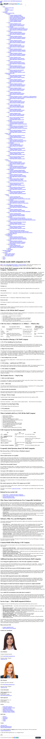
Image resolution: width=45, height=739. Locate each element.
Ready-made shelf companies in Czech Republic (19, 28)
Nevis (9, 229)
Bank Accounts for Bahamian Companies (17, 206)
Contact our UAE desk (16, 488)
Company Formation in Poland (15, 15)
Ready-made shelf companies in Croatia (17, 45)
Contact (4, 257)
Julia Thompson (16, 265)
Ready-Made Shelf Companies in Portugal (17, 132)
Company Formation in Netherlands (16, 122)
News (4, 258)
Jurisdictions (5, 11)
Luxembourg (10, 124)
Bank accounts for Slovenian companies (17, 67)
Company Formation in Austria (15, 76)
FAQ (4, 256)
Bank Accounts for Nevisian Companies (17, 230)
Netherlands (10, 120)
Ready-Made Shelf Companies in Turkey (17, 154)
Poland (9, 14)
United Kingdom (11, 142)
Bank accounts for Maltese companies (17, 106)
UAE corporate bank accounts (8, 496)
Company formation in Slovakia (16, 40)
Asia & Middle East (8, 234)
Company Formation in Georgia (16, 149)
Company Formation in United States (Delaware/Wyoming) (21, 218)
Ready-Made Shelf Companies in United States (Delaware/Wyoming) (23, 219)
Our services (5, 252)
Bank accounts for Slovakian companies (17, 42)
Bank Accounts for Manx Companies (17, 178)
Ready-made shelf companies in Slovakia (17, 41)
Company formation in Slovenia (16, 65)
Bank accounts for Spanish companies (17, 115)
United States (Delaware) (12, 233)
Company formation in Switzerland (16, 139)
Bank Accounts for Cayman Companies (17, 201)
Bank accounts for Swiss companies (16, 141)
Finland (9, 86)
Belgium (9, 78)
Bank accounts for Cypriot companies (17, 25)
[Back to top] (1, 735)
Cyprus (9, 22)
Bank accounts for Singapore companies (17, 243)
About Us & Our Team (9, 7)
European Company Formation (8, 710)
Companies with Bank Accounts (9, 707)
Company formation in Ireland (15, 109)
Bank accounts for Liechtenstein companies (18, 168)
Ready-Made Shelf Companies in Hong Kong (18, 238)
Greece (9, 68)
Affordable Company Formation (9, 711)
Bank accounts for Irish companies (16, 111)
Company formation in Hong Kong (16, 236)
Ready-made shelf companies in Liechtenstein (18, 167)
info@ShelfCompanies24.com (16, 0)
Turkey (9, 151)
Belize (9, 212)
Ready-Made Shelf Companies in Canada (17, 228)
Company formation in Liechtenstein (16, 166)
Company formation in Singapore (16, 240)
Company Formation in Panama (16, 223)
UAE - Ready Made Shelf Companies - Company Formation (15, 264)
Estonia (9, 60)
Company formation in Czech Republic (17, 27)
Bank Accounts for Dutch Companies (17, 121)
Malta (9, 103)
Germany (9, 95)
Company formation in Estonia (15, 61)
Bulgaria (9, 35)
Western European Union (10, 73)
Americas (7, 194)
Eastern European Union (9, 13)
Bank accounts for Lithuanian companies (17, 55)
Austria (9, 74)
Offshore (6, 159)
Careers (6, 10)
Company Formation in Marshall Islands (17, 170)
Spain (9, 112)
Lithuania (9, 52)
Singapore (9, 239)
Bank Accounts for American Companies (17, 217)
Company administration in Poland (16, 16)
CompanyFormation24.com (5, 730)
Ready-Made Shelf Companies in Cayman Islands (19, 202)
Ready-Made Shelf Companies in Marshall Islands (19, 172)
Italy (8, 116)
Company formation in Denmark (16, 83)
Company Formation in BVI (15, 196)
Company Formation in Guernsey (16, 188)
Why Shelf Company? (9, 9)
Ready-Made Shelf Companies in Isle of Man (18, 180)
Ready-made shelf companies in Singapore (18, 242)
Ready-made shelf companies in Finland (17, 89)
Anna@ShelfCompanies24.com (9, 656)
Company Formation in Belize (15, 213)
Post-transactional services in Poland (16, 19)
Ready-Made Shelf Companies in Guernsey (18, 189)
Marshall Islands (11, 169)
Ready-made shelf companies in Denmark (17, 84)
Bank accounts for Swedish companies (17, 102)
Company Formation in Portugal (16, 131)
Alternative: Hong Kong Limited (9, 497)
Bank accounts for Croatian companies (17, 46)
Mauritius (9, 190)
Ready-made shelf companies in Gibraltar (17, 162)
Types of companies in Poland (15, 21)
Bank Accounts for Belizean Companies (17, 214)
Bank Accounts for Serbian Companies (17, 156)
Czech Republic (10, 26)
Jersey (9, 181)
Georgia (9, 147)
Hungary (9, 47)
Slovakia (9, 39)
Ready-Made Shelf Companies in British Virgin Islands (20, 198)
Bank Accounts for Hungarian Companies (17, 49)
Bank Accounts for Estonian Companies (17, 62)
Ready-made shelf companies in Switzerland (18, 140)
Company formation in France (15, 92)
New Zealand (10, 249)
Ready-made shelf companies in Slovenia (17, 66)
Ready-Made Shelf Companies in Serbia (17, 158)
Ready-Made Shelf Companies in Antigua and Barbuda (20, 211)
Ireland (9, 108)
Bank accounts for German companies (17, 98)
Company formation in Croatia (15, 44)
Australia (9, 248)
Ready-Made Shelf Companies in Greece (17, 72)
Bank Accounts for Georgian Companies (17, 148)
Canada (9, 225)
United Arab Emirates (12, 244)
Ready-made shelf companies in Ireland (17, 110)
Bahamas (9, 204)
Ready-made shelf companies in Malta (17, 105)
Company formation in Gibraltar (16, 161)
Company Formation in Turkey (15, 153)
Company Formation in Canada (16, 227)
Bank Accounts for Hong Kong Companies (18, 237)
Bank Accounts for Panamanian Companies (18, 221)
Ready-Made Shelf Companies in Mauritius (18, 193)
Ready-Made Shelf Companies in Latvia (17, 59)
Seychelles (9, 173)
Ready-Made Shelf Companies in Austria (17, 75)
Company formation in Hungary (16, 48)
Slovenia (9, 64)
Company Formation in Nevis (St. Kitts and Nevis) (19, 231)
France (9, 91)
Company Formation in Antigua (16, 209)
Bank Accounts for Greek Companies (17, 70)
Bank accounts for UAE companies (16, 247)
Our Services (5, 717)
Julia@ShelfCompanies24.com (9, 684)
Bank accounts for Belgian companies (17, 81)
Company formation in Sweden (15, 100)
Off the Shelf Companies (7, 706)
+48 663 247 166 (3, 659)
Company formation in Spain (15, 113)
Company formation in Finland (15, 87)
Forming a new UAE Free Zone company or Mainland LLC (14, 495)
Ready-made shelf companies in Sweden (17, 101)
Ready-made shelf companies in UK (16, 144)
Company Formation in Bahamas (16, 205)
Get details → (38, 737)
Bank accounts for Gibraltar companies (17, 163)
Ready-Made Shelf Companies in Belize (17, 215)
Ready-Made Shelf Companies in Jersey (17, 185)
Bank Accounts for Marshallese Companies (18, 171)
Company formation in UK (15, 143)
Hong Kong (10, 235)
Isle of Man (10, 177)
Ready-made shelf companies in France (17, 93)
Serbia (9, 155)
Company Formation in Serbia (15, 157)
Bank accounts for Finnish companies (17, 90)
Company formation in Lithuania (16, 53)
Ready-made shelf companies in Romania (17, 33)
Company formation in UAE (15, 245)
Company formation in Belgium (16, 79)
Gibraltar (9, 160)
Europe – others (8, 133)
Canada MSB (7, 251)
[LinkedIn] (0, 2)
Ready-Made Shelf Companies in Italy (17, 119)
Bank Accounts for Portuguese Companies (18, 130)
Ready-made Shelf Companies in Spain (17, 114)
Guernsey (9, 186)
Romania (9, 30)
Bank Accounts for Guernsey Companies (17, 187)
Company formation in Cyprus (15, 23)
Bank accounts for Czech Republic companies (18, 29)
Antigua (9, 208)
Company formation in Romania (16, 32)
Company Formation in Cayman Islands (17, 200)
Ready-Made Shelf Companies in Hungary (18, 51)
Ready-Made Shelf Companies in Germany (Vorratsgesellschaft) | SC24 (23, 97)
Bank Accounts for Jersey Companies (17, 182)
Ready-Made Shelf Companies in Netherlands (18, 123)
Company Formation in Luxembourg (16, 127)
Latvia (9, 56)
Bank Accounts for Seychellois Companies (18, 175)
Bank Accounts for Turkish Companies (17, 152)
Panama (9, 220)
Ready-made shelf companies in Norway (17, 135)
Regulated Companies (7, 250)
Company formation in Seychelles (16, 174)
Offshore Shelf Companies (8, 709)
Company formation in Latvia (15, 57)
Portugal (9, 129)
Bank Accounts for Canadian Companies (17, 226)
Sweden (9, 99)
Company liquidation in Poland (15, 20)
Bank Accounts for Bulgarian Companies (17, 38)
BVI (8, 195)
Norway (9, 134)
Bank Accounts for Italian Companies (17, 117)
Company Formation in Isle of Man (16, 179)
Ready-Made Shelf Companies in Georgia (17, 150)
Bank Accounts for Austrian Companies (17, 77)
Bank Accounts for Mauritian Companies (17, 191)
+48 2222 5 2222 (3, 725)
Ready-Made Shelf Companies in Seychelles (18, 176)
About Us (4, 716)
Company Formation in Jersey (15, 183)
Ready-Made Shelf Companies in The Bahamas (18, 207)
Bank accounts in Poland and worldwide (17, 17)
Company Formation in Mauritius (16, 192)
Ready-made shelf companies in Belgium (17, 80)
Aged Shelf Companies (7, 708)
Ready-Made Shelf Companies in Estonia (17, 63)
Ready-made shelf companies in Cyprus (17, 24)
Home (4, 6)
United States (10, 216)
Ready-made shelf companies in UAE (17, 246)
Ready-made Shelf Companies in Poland (17, 18)
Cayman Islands (10, 199)
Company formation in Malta (15, 104)
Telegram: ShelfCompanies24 (5, 727)
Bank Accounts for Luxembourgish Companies (18, 125)
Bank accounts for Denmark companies (17, 85)
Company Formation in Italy (15, 118)
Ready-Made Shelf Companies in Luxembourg (18, 128)
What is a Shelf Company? (10, 253)
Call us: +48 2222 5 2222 (5, 0)
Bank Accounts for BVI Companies (16, 197)
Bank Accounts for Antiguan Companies (17, 210)
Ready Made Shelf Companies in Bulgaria (17, 37)
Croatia (9, 43)
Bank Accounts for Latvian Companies (17, 58)
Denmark (9, 82)
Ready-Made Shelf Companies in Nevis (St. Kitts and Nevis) (21, 232)
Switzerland (10, 138)
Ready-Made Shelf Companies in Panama (17, 224)
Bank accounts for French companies (17, 94)
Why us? (6, 8)
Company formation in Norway (16, 136)
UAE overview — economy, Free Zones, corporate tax (13, 494)
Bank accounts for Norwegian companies (17, 137)
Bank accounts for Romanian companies (17, 34)
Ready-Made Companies (9, 254)
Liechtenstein (10, 164)
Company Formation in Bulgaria (16, 36)
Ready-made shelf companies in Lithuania (17, 54)
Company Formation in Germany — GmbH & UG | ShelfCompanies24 (23, 96)
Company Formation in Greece (15, 71)
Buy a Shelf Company (9, 255)
